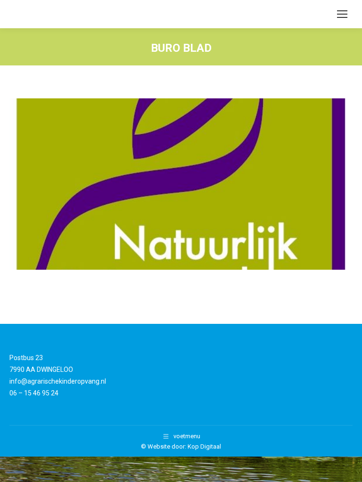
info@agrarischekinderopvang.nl (57, 381)
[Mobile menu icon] (342, 14)
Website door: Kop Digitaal (184, 446)
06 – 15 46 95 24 (33, 393)
